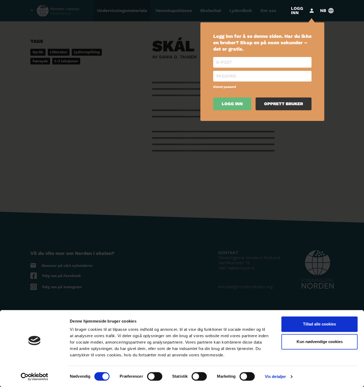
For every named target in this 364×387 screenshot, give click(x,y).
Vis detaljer (275, 376)
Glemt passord (224, 87)
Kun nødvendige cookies (320, 341)
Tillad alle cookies (319, 324)
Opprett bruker (283, 103)
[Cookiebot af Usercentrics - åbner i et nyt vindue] (34, 377)
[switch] (154, 376)
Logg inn (232, 103)
